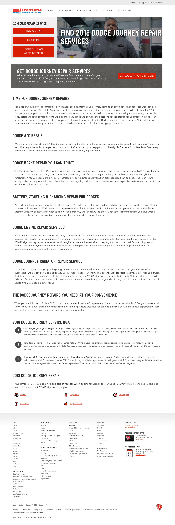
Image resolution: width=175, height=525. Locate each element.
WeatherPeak (17, 438)
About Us (72, 425)
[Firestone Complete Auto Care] (27, 10)
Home (14, 505)
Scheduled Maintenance (48, 471)
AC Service (44, 450)
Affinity (15, 428)
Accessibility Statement (72, 509)
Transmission (45, 473)
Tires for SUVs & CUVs (20, 494)
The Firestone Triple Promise (78, 454)
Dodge (21, 505)
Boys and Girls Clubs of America (79, 428)
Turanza (15, 451)
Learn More (139, 439)
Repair (41, 505)
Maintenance (101, 441)
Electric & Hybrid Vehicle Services (51, 461)
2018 (35, 505)
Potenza (15, 454)
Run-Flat (15, 459)
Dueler (15, 456)
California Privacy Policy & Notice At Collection (28, 513)
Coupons (33, 40)
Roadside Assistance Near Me (78, 448)
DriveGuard (16, 441)
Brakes (43, 428)
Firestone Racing (18, 486)
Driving (99, 443)
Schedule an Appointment (141, 2)
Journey (28, 505)
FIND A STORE (124, 11)
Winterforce (16, 443)
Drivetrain (44, 458)
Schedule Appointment (76, 451)
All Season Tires (18, 433)
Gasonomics (73, 438)
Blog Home (100, 425)
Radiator (43, 468)
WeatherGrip (17, 446)
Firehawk (15, 461)
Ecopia (15, 448)
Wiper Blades (45, 479)
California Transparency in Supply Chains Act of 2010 (100, 509)
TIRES (50, 11)
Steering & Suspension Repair (50, 436)
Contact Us (157, 2)
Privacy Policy (38, 509)
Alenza (15, 425)
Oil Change (100, 438)
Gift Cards (72, 441)
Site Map (15, 509)
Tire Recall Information (20, 489)
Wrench (71, 456)
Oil (42, 466)
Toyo (14, 466)
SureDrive (16, 464)
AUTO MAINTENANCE (87, 11)
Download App (140, 455)
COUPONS (107, 11)
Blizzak (15, 430)
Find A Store (34, 31)
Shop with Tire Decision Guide (22, 477)
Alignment (44, 425)
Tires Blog (100, 428)
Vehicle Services (46, 476)
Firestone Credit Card (76, 436)
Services (43, 433)
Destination (16, 436)
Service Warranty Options (105, 456)
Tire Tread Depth (18, 491)
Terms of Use (26, 509)
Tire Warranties (17, 484)
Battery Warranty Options (105, 453)
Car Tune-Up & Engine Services (51, 455)
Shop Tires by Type (19, 474)
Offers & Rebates (74, 446)
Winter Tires (16, 497)
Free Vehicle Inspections (48, 463)
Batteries (44, 453)
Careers (71, 430)
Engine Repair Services (48, 430)
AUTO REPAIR (65, 11)
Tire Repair (44, 438)
